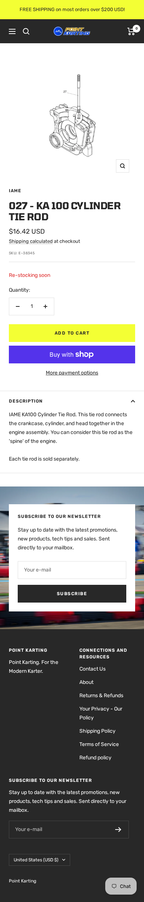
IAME (15, 190)
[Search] (26, 31)
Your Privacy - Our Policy (100, 713)
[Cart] (131, 31)
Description (26, 401)
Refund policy (95, 758)
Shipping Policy (97, 731)
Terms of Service (99, 744)
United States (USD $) (36, 859)
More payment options (72, 373)
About (86, 682)
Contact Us (92, 669)
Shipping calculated (31, 241)
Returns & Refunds (101, 695)
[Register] (118, 829)
